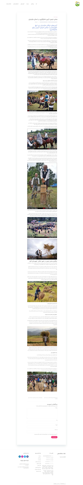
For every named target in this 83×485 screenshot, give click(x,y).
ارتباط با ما (39, 459)
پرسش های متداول (38, 461)
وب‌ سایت (56, 429)
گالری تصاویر (22, 3)
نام (56, 420)
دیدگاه (56, 407)
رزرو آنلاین (32, 3)
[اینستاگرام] (22, 456)
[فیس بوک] (27, 456)
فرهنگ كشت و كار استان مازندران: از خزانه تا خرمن (35, 397)
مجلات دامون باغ (38, 471)
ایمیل (56, 424)
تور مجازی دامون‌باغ (38, 467)
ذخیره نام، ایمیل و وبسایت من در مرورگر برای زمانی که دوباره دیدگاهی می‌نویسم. (45, 434)
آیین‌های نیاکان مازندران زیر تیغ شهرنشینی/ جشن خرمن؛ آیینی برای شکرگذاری (44, 27)
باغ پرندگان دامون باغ (38, 469)
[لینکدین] (20, 456)
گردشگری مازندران (15, 3)
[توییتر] (25, 456)
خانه (36, 3)
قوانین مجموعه (39, 463)
